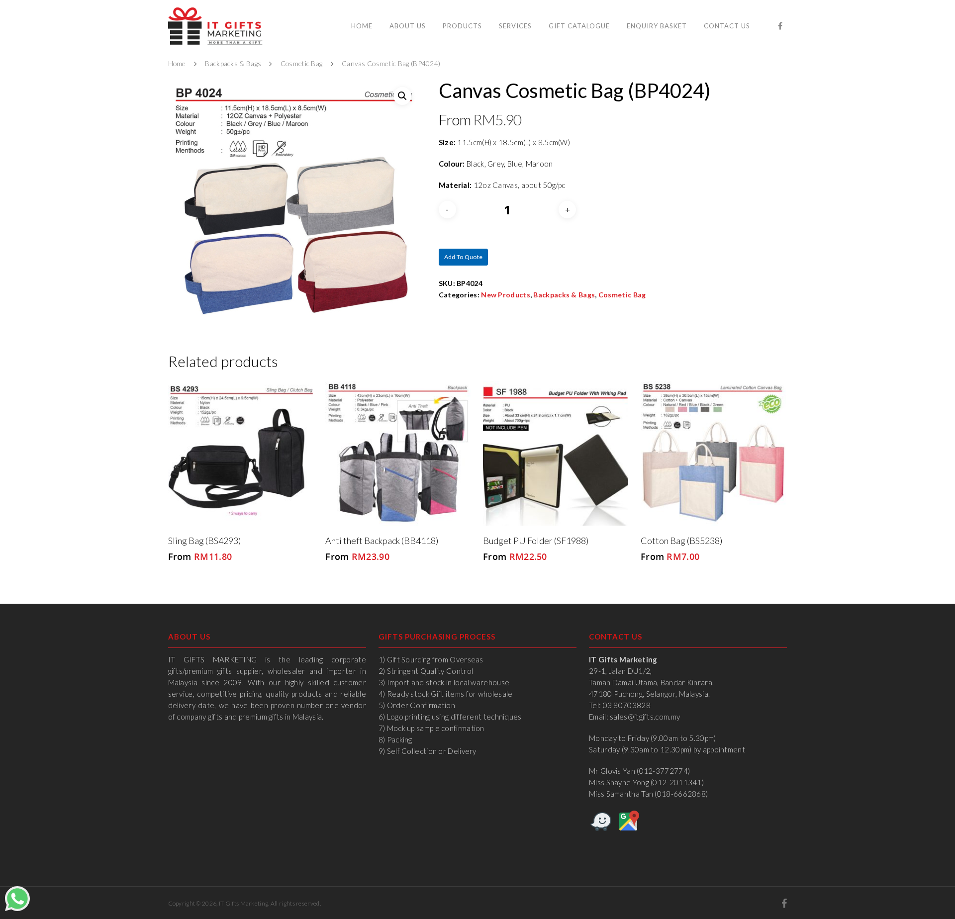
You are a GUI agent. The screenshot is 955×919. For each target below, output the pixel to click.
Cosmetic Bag (302, 64)
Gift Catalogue (579, 26)
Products (462, 26)
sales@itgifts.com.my (645, 716)
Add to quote (463, 257)
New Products (505, 294)
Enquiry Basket (657, 26)
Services (515, 26)
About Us (407, 26)
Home (362, 26)
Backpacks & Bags (233, 64)
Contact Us (727, 26)
